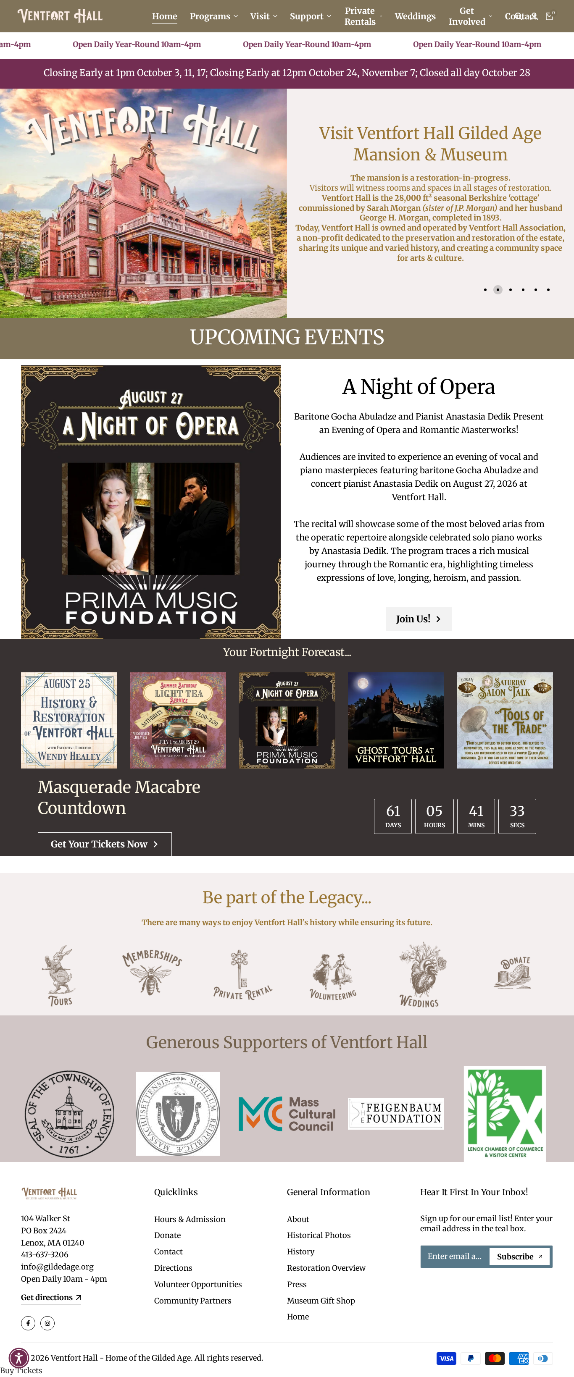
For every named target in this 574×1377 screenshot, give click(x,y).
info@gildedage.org (57, 1267)
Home (298, 1317)
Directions (173, 1268)
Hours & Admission (190, 1219)
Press (297, 1284)
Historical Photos (319, 1235)
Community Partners (193, 1301)
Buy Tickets (21, 1370)
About (298, 1219)
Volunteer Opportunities (198, 1284)
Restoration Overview (326, 1268)
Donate (167, 1235)
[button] (18, 1358)
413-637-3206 (44, 1254)
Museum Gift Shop (321, 1301)
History (300, 1251)
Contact (168, 1251)
